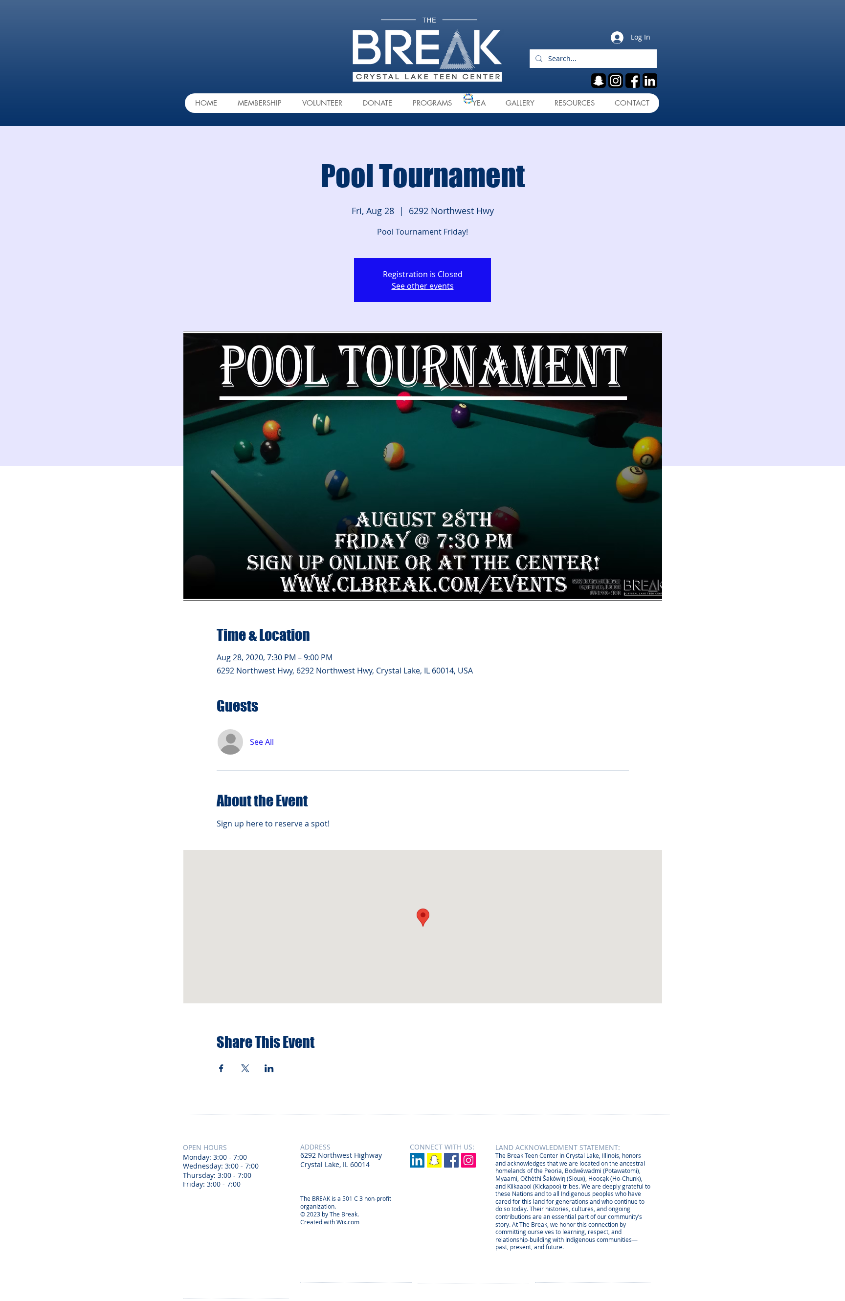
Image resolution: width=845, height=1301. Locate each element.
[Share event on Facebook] (221, 1068)
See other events (423, 286)
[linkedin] (650, 80)
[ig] (615, 80)
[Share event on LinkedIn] (269, 1068)
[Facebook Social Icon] (451, 1160)
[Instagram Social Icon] (468, 1160)
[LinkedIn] (417, 1160)
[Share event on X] (245, 1068)
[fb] (632, 80)
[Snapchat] (434, 1160)
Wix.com (347, 1222)
